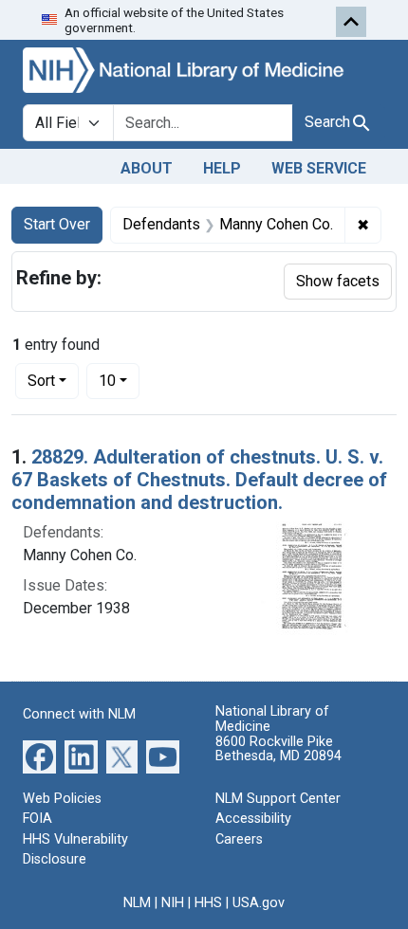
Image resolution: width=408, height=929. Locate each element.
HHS (208, 903)
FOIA (37, 819)
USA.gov (258, 903)
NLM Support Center (278, 799)
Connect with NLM (79, 714)
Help (222, 168)
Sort (41, 381)
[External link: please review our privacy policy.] (39, 755)
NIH (172, 903)
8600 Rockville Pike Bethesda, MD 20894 (278, 749)
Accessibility (253, 819)
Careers (239, 839)
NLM (137, 903)
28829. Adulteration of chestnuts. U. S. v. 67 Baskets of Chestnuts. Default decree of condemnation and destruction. (199, 480)
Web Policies (62, 799)
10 (119, 380)
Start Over (57, 224)
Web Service (318, 168)
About (147, 168)
